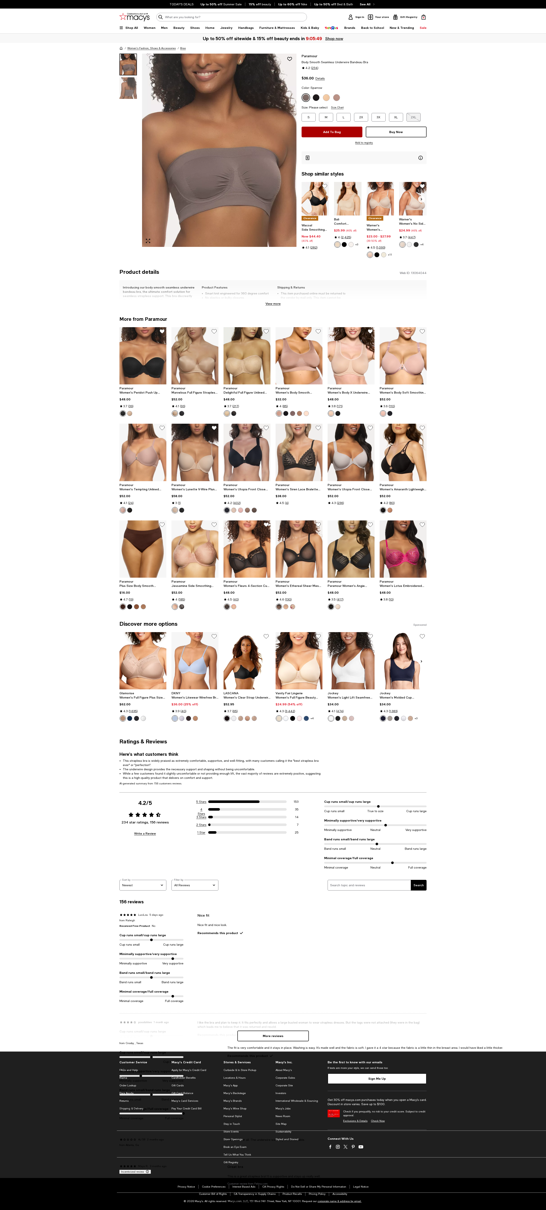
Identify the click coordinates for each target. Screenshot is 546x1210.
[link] (315, 236)
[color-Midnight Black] (292, 718)
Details (320, 78)
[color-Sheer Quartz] (299, 718)
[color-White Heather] (403, 718)
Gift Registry (231, 1162)
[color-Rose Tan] (279, 413)
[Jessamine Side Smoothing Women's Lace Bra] (194, 549)
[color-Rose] (143, 606)
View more (273, 303)
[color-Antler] (247, 510)
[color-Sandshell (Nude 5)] (351, 244)
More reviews (273, 1036)
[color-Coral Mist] (351, 718)
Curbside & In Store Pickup (240, 1070)
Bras (183, 48)
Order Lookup (127, 1085)
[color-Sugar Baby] (129, 413)
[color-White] (409, 244)
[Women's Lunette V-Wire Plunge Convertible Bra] (194, 452)
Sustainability (283, 1131)
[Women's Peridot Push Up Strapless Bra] (142, 355)
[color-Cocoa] (122, 606)
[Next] (421, 199)
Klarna (123, 1077)
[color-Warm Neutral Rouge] (233, 606)
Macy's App (231, 1085)
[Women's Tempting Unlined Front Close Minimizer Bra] (142, 452)
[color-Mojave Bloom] (292, 606)
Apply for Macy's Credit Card (188, 1070)
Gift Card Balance (182, 1093)
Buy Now (396, 132)
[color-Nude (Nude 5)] (337, 244)
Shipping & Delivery (131, 1108)
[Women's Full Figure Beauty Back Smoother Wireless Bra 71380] (299, 660)
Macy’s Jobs (283, 1108)
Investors (281, 1093)
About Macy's (284, 1070)
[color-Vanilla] (383, 254)
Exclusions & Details (355, 1120)
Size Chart (337, 107)
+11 (390, 254)
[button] (207, 150)
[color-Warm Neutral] (174, 510)
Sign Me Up (377, 1078)
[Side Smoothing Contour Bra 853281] (315, 198)
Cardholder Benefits (183, 1077)
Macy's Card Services (184, 1100)
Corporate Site (284, 1085)
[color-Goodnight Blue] (306, 718)
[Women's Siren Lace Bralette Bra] (299, 452)
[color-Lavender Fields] (181, 718)
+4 (422, 244)
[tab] (128, 64)
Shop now (334, 38)
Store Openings (233, 1139)
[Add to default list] (324, 186)
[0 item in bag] (424, 17)
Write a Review (145, 833)
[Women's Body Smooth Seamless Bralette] (299, 355)
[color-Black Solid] (396, 718)
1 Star (201, 832)
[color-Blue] (129, 718)
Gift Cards (177, 1085)
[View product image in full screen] (148, 240)
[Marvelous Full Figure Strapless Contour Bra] (194, 355)
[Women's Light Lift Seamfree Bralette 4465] (351, 660)
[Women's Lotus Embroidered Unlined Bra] (403, 549)
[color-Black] (344, 244)
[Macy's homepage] (121, 48)
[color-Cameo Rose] (306, 413)
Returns (124, 1100)
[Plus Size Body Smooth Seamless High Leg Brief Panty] (142, 549)
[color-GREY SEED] (389, 718)
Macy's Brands (233, 1100)
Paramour (309, 56)
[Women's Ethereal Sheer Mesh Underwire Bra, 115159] (299, 549)
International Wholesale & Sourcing (297, 1100)
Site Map (281, 1123)
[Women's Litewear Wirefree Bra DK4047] (194, 660)
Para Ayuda (126, 1093)
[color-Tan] (247, 718)
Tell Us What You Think (237, 1154)
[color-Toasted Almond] (370, 254)
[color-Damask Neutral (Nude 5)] (279, 718)
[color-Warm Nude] (226, 413)
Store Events (231, 1131)
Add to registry (364, 142)
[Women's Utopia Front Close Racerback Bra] (247, 452)
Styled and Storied (287, 1139)
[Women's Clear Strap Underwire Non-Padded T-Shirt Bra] (247, 660)
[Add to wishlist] (289, 59)
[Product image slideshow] (219, 150)
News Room (283, 1116)
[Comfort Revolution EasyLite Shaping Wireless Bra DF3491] (348, 198)
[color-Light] (344, 718)
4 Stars (201, 810)
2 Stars (201, 824)
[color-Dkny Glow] (195, 718)
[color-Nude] (240, 718)
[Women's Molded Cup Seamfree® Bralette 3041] (403, 660)
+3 (356, 244)
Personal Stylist (233, 1116)
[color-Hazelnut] (299, 413)
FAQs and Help (128, 1070)
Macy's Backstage (235, 1093)
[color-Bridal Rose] (240, 510)
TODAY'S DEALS (182, 4)
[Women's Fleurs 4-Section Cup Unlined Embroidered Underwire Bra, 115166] (247, 549)
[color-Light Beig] (174, 413)
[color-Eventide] (174, 718)
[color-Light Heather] (410, 718)
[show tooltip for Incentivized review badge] (146, 1172)
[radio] (337, 244)
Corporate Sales (285, 1077)
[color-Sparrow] (292, 413)
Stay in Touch (232, 1123)
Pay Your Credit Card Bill (186, 1108)
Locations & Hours (234, 1077)
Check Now (378, 1120)
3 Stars (201, 817)
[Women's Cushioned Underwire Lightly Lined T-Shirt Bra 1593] (380, 198)
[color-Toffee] (254, 718)
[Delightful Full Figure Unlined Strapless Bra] (247, 355)
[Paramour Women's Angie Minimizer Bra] (351, 549)
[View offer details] (364, 157)
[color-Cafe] (122, 718)
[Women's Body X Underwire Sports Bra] (351, 355)
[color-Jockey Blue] (383, 718)
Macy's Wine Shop (235, 1108)
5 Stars (201, 801)
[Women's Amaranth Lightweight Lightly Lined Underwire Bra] (403, 452)
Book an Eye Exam (235, 1147)
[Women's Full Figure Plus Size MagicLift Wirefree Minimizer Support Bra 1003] (142, 660)
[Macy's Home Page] (134, 17)
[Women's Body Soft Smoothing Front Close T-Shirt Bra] (403, 355)
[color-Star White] (285, 718)
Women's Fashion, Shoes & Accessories (151, 48)
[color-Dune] (285, 606)
